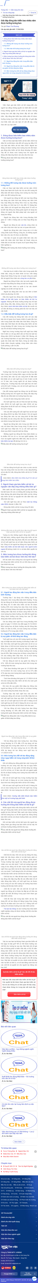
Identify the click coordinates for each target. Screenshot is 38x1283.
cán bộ (23, 225)
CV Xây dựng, (5, 1194)
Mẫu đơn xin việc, (28, 1182)
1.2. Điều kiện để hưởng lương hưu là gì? (17, 48)
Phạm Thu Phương (12, 26)
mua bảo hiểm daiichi (11, 1156)
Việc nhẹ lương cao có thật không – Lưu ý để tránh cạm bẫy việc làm (18, 1132)
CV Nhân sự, (10, 1191)
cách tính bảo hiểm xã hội (17, 306)
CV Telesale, (24, 1203)
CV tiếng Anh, (16, 1179)
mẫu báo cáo (21, 1154)
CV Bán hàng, (19, 1191)
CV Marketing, (30, 1191)
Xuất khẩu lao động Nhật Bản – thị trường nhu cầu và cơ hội (18, 1077)
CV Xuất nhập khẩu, (25, 1194)
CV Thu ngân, (13, 1203)
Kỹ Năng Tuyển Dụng (10, 1172)
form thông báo (9, 1151)
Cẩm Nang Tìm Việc (10, 1169)
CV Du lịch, (4, 1203)
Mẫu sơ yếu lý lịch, (19, 1185)
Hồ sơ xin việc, (5, 1179)
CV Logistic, (15, 1206)
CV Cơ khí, (14, 1194)
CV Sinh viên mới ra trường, (10, 1197)
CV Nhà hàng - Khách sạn (28, 1206)
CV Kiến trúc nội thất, (27, 1197)
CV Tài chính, (5, 1206)
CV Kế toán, (19, 1188)
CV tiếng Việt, (26, 1179)
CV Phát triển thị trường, (28, 1200)
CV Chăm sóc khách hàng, (9, 1200)
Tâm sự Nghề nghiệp (25, 1166)
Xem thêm (18, 1142)
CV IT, (3, 1191)
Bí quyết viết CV (9, 1166)
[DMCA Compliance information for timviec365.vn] (14, 1268)
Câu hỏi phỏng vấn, (7, 1188)
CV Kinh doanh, (29, 1188)
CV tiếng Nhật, (16, 1182)
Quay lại (32, 12)
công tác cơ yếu (26, 278)
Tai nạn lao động (10, 909)
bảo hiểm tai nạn (7, 441)
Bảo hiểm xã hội (20, 994)
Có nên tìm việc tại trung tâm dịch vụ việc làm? (18, 1105)
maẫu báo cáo (8, 1154)
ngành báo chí (23, 1151)
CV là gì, (29, 1185)
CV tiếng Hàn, (5, 1182)
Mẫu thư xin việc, (6, 1185)
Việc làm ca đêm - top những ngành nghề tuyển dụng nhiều (18, 1050)
